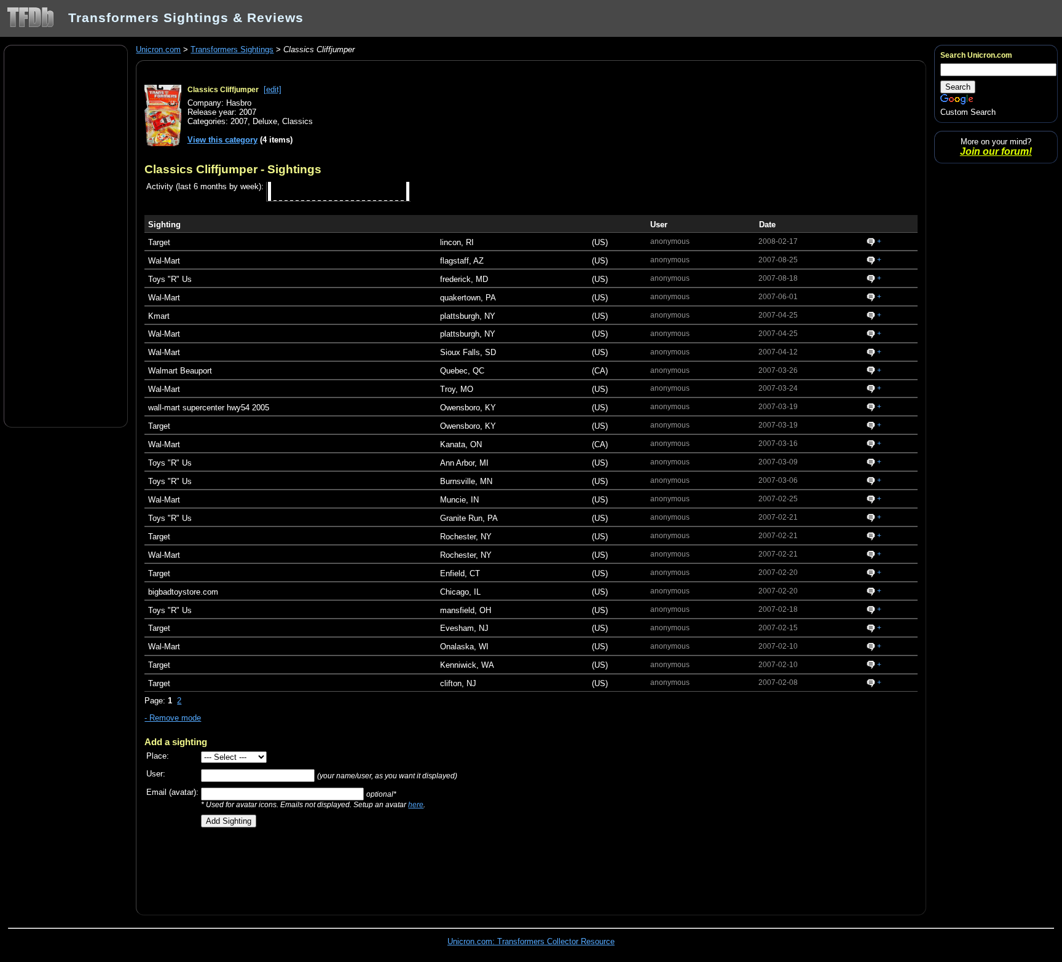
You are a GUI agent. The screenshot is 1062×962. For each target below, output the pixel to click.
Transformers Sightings (232, 49)
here (415, 804)
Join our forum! (996, 151)
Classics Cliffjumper (223, 89)
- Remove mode (172, 717)
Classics (297, 121)
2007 (239, 121)
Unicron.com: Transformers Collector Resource (531, 941)
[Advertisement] (66, 235)
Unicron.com (158, 49)
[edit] (272, 89)
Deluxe (265, 121)
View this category (222, 139)
